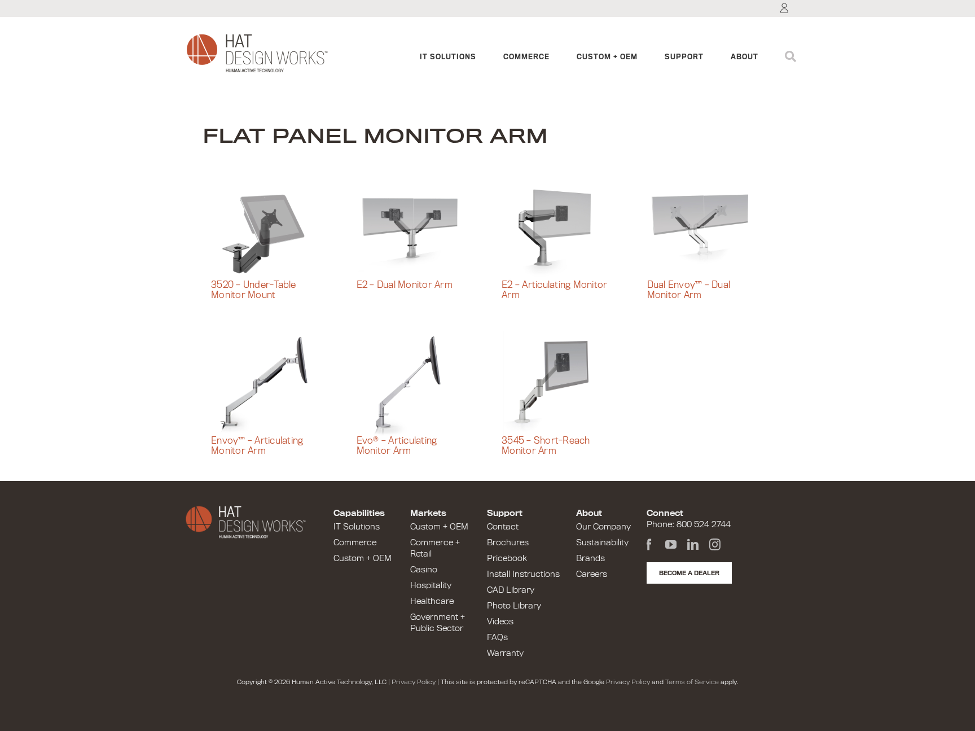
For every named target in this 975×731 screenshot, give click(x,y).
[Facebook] (649, 544)
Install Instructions (523, 574)
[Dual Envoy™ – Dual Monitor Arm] (706, 227)
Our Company (603, 526)
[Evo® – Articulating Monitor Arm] (415, 383)
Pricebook (507, 558)
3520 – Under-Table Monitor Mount (253, 290)
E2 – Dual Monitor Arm (405, 285)
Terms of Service (692, 682)
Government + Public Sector (437, 622)
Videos (500, 621)
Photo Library (514, 605)
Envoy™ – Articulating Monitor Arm (257, 446)
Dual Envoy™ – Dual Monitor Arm (689, 290)
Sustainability (602, 542)
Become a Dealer (689, 573)
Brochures (508, 542)
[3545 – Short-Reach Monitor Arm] (560, 383)
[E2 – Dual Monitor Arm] (415, 227)
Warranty (505, 653)
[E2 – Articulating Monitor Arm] (560, 227)
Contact (503, 526)
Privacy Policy (414, 682)
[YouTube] (671, 544)
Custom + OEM (362, 558)
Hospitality (430, 585)
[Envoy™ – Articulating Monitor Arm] (270, 383)
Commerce (354, 542)
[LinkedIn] (693, 544)
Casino (423, 569)
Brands (590, 558)
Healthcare (432, 601)
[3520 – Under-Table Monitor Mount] (270, 227)
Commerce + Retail (435, 548)
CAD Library (510, 589)
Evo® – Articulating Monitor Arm (397, 446)
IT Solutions (356, 526)
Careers (591, 574)
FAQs (497, 637)
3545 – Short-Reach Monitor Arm (546, 446)
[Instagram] (715, 544)
